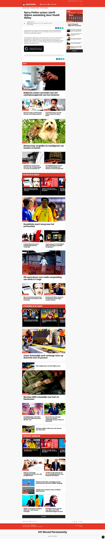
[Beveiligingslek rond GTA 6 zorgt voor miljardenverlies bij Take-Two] (32, 403)
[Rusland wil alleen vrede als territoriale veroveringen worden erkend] (54, 283)
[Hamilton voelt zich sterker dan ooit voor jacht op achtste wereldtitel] (49, 178)
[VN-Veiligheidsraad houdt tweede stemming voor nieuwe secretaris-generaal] (54, 152)
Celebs (61, 186)
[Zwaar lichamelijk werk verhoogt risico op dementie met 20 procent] (43, 329)
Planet (48, 4)
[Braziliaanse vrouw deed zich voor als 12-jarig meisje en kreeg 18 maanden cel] (32, 152)
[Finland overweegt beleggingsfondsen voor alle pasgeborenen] (32, 459)
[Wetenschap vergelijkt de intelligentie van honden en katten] (43, 119)
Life (55, 4)
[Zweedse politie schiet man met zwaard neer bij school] (28, 426)
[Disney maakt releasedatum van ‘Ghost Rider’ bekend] (68, 37)
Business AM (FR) (34, 526)
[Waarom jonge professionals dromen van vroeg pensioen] (32, 99)
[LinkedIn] (76, 521)
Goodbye (40, 526)
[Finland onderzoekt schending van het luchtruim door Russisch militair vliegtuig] (28, 479)
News (41, 4)
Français (80, 521)
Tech (52, 4)
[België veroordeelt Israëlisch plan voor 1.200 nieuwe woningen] (32, 495)
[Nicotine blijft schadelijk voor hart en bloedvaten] (43, 370)
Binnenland (69, 21)
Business (25, 368)
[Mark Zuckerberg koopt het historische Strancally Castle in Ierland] (32, 283)
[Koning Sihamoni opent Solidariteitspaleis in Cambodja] (32, 230)
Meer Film (77, 51)
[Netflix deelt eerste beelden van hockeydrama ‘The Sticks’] (31, 309)
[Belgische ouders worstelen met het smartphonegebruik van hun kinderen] (43, 66)
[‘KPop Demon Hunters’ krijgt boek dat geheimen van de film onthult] (49, 309)
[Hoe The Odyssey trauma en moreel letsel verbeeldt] (68, 41)
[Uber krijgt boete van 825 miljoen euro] (28, 363)
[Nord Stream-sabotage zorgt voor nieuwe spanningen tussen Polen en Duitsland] (54, 403)
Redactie (33, 21)
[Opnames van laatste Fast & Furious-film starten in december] (68, 33)
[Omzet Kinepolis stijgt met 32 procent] (74, 13)
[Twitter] (74, 521)
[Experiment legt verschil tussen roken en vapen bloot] (54, 99)
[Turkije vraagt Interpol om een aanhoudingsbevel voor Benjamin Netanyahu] (54, 459)
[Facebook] (72, 521)
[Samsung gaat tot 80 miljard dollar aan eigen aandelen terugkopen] (54, 230)
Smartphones (26, 89)
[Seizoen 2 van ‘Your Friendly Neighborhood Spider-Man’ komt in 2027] (68, 46)
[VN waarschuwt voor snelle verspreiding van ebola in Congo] (43, 251)
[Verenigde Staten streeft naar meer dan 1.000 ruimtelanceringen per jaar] (54, 495)
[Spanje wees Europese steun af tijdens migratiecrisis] (28, 487)
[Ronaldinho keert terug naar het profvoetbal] (43, 198)
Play (44, 4)
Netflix (25, 317)
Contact (80, 526)
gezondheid (47, 109)
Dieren (24, 142)
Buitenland (25, 109)
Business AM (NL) (26, 526)
